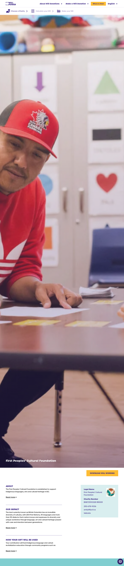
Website (87, 513)
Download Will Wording (102, 473)
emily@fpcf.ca (90, 510)
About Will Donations (50, 4)
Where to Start (98, 4)
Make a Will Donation (76, 4)
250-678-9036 (90, 506)
